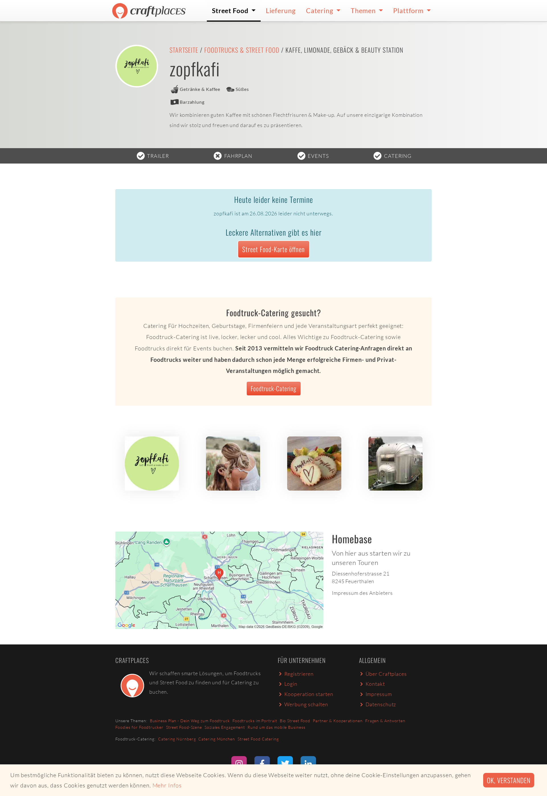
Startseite (184, 50)
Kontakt (375, 684)
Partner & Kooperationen (338, 720)
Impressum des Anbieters (362, 593)
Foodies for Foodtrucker (139, 727)
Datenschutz (381, 704)
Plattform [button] (409, 11)
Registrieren (299, 674)
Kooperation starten (308, 694)
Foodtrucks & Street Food (241, 50)
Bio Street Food (295, 720)
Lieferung (281, 11)
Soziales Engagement (225, 727)
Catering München (216, 738)
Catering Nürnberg (177, 738)
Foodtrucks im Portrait (254, 720)
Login (291, 684)
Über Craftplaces (386, 674)
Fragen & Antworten (385, 720)
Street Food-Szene (184, 727)
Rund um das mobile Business (276, 727)
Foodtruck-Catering (273, 388)
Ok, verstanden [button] (508, 780)
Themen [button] (364, 11)
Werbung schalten (306, 704)
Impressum (379, 694)
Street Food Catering (258, 738)
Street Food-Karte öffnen (273, 249)
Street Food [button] (231, 11)
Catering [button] (320, 11)
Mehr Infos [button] (167, 785)
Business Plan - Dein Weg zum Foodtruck (190, 720)
